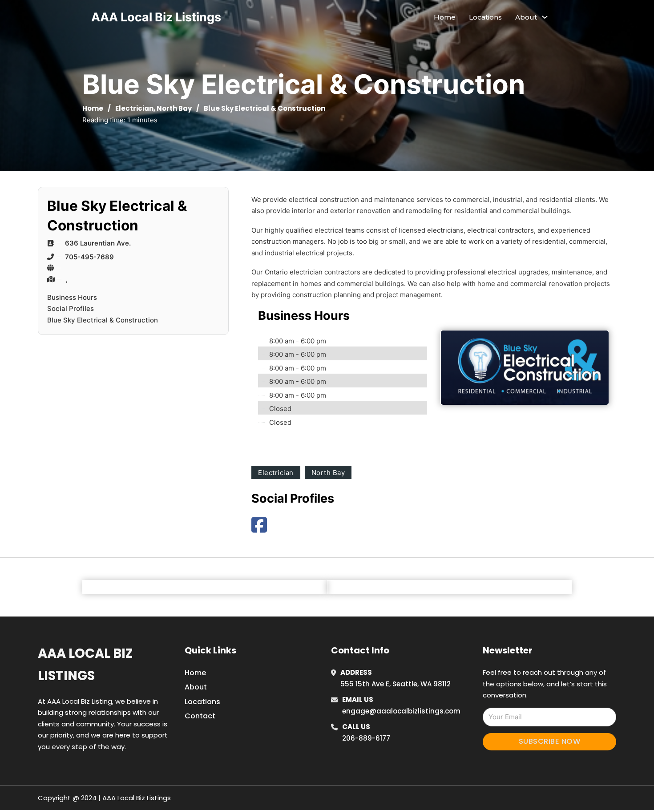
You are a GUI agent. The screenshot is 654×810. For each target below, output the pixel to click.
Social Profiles (70, 308)
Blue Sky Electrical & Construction (102, 320)
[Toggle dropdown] (544, 17)
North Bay (174, 108)
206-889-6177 (366, 738)
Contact (200, 716)
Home (445, 17)
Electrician (134, 108)
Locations (485, 17)
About (196, 687)
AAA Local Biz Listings (156, 17)
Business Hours (72, 297)
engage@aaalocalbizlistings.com (401, 711)
